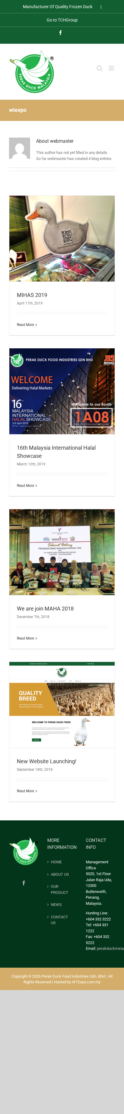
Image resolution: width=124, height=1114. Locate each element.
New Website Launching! (46, 761)
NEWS (56, 904)
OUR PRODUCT (59, 889)
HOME (56, 862)
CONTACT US (59, 920)
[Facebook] (23, 883)
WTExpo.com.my (86, 982)
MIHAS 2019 (32, 295)
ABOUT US (60, 874)
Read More (25, 325)
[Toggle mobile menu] (112, 68)
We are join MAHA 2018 (45, 608)
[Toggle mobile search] (100, 68)
